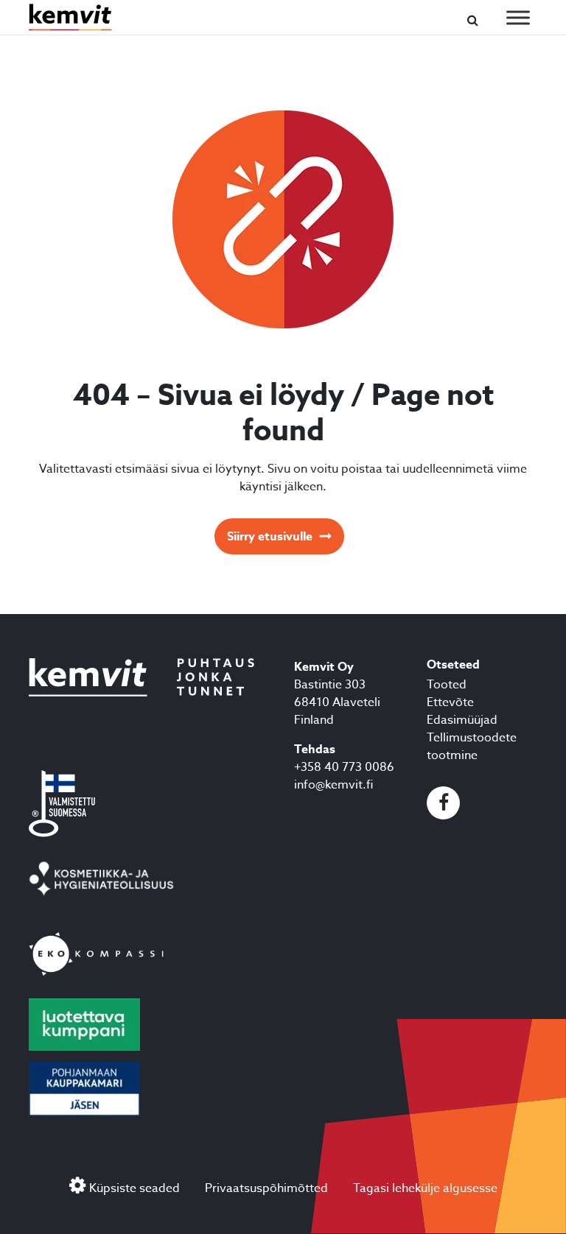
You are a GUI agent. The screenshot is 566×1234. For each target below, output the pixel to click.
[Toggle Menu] (518, 17)
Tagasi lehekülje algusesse (425, 1188)
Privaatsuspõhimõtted (266, 1188)
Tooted (447, 685)
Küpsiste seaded (134, 1188)
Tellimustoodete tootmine (472, 746)
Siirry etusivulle (269, 537)
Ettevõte (450, 702)
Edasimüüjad (462, 720)
